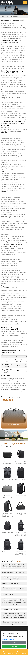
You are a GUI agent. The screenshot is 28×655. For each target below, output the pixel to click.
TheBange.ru (18, 338)
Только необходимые (14, 642)
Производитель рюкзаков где (13, 572)
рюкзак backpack (8, 594)
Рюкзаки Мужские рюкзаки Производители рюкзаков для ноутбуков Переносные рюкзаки (14, 566)
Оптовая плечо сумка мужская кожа (14, 589)
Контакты (24, 652)
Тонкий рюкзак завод (10, 583)
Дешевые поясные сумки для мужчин (14, 623)
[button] (24, 415)
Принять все (14, 646)
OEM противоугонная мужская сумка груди (14, 578)
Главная (2, 16)
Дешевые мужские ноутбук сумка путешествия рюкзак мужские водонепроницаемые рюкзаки (14, 601)
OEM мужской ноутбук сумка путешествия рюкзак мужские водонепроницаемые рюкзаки (14, 615)
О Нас (17, 652)
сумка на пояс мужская (10, 609)
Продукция (10, 652)
